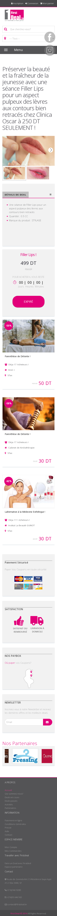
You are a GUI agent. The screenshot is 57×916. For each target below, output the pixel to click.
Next (50, 150)
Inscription (18, 3)
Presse (8, 827)
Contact (8, 834)
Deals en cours (12, 797)
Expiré (28, 301)
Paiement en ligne (13, 820)
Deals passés (11, 800)
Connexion (32, 3)
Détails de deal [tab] (15, 195)
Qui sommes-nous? (14, 793)
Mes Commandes (13, 850)
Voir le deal (28, 331)
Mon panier (48, 3)
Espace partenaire (13, 866)
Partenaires (10, 808)
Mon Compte (11, 847)
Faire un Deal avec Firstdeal (18, 863)
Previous (6, 150)
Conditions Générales (15, 824)
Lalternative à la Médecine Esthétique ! (25, 511)
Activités (9, 804)
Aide (7, 831)
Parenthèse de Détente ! (17, 356)
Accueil (8, 790)
